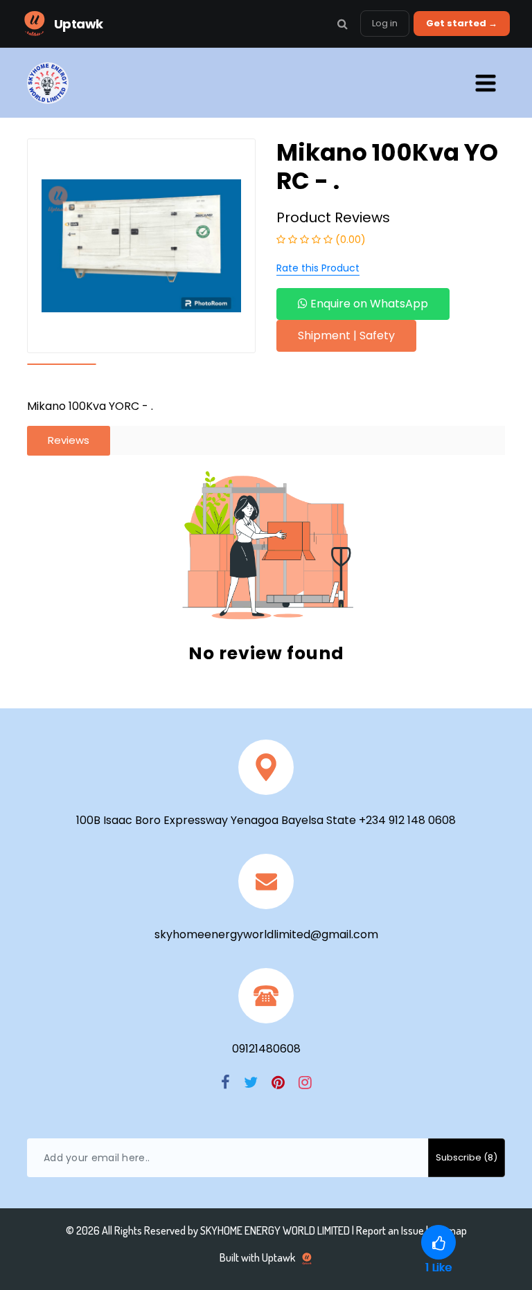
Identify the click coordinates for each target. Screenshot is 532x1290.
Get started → (461, 23)
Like (438, 1267)
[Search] (342, 23)
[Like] (438, 1242)
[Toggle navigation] (485, 83)
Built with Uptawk (258, 1257)
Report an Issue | (393, 1230)
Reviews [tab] (68, 440)
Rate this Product (318, 268)
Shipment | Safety (346, 335)
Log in (385, 23)
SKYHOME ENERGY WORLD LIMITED (275, 1230)
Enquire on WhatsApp (368, 304)
